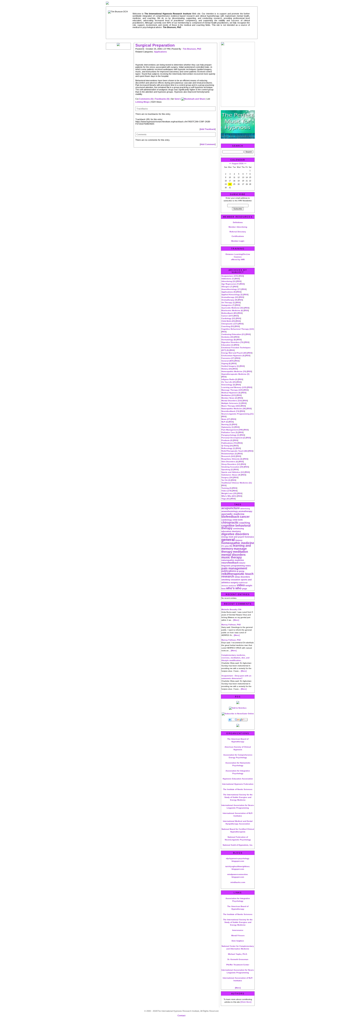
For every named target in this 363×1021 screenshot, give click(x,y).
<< (230, 163)
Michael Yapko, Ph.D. (237, 954)
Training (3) (226, 488)
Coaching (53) (227, 326)
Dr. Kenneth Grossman (237, 959)
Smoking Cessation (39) (232, 467)
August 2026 (238, 163)
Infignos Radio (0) (229, 379)
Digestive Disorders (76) (232, 342)
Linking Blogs (142, 102)
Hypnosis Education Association (238, 779)
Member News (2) (229, 398)
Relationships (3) (229, 454)
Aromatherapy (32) (229, 297)
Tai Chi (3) (225, 480)
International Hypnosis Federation (237, 784)
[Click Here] (245, 1002)
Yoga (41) (225, 499)
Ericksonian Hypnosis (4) (233, 355)
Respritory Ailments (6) (232, 459)
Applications (160, 52)
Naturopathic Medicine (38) (233, 408)
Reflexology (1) (228, 448)
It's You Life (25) (228, 382)
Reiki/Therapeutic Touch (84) (234, 451)
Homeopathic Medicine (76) (233, 371)
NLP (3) (224, 422)
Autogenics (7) (228, 305)
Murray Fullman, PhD (231, 625)
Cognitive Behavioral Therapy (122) (237, 329)
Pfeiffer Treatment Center (237, 965)
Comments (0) (146, 99)
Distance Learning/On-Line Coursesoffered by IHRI (238, 257)
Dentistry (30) (227, 337)
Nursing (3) (226, 424)
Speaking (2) (227, 469)
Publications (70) (229, 443)
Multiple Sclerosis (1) (231, 403)
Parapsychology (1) (230, 435)
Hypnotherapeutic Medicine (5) (235, 374)
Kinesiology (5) (228, 385)
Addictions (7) (227, 279)
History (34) (226, 369)
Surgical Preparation (155, 45)
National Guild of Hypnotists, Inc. (238, 845)
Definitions (238, 222)
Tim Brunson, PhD (192, 49)
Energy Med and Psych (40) (234, 353)
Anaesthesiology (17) (231, 289)
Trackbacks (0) (162, 99)
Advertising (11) (228, 281)
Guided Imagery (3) (230, 366)
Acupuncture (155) (229, 276)
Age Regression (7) (230, 284)
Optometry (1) (227, 427)
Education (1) (227, 345)
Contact (181, 1015)
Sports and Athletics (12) (232, 472)
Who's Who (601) (229, 496)
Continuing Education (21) (233, 334)
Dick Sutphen (238, 941)
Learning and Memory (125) (234, 387)
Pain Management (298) (232, 430)
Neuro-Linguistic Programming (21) (237, 414)
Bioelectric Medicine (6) (232, 310)
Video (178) (226, 491)
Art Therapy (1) (228, 302)
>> (245, 163)
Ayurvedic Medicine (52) (232, 308)
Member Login (237, 241)
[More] (236, 620)
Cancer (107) (227, 316)
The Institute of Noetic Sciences (237, 789)
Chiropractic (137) (229, 324)
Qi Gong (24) (227, 446)
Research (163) (228, 456)
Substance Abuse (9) (230, 475)
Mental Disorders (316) (231, 401)
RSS (241, 276)
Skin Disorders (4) (229, 462)
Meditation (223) (228, 395)
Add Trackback (207, 129)
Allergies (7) (227, 287)
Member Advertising (238, 227)
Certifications (238, 236)
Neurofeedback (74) (230, 411)
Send (177, 99)
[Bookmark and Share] (193, 99)
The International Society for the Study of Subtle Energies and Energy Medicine (238, 797)
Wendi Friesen (237, 935)
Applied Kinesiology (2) (232, 294)
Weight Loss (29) (229, 493)
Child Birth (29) (228, 321)
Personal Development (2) (233, 438)
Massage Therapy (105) (232, 390)
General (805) (227, 361)
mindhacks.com (237, 882)
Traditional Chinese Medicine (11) (236, 483)
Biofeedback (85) (229, 313)
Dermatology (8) (228, 340)
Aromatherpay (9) (229, 300)
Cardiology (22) (228, 318)
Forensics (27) (228, 358)
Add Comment (207, 144)
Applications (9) (228, 292)
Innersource (237, 930)
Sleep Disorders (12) (230, 464)
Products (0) (227, 440)
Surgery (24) (227, 477)
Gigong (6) (226, 363)
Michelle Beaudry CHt (231, 609)
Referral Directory (238, 232)
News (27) (225, 419)
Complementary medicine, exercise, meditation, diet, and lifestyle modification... (235, 657)
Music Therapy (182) (230, 406)
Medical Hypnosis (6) (231, 393)
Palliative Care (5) (229, 432)
